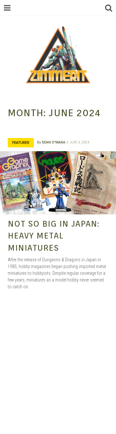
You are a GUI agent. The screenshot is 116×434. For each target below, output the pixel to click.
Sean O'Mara (53, 142)
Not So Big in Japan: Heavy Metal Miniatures (53, 236)
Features (20, 143)
